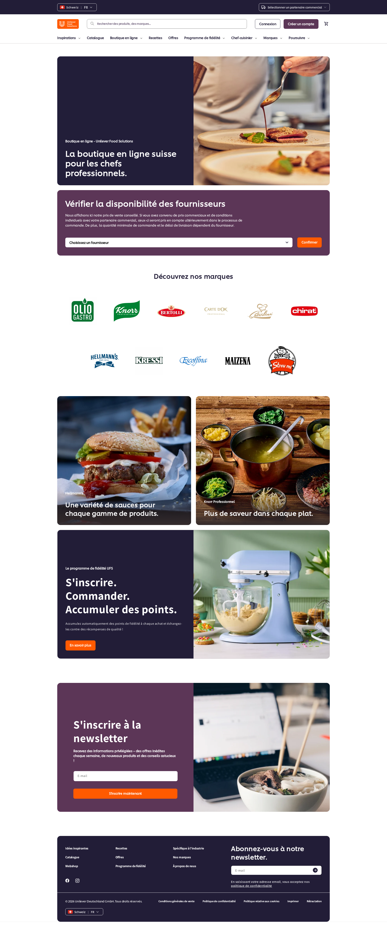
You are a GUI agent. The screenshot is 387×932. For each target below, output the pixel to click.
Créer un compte (301, 23)
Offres (173, 37)
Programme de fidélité (202, 37)
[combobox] (167, 23)
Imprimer (293, 901)
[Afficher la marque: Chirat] (304, 311)
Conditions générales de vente (176, 901)
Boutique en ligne (124, 37)
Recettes (155, 37)
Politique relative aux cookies (261, 901)
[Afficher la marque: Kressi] (149, 361)
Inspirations (66, 37)
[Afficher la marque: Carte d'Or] (216, 311)
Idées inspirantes (76, 848)
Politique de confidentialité (219, 901)
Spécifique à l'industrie (188, 848)
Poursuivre (297, 37)
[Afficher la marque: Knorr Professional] (127, 311)
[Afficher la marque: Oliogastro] (83, 311)
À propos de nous (184, 866)
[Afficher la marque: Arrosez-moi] (282, 361)
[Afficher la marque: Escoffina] (193, 361)
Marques (270, 37)
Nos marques (182, 857)
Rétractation (314, 901)
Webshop (71, 866)
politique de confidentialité (251, 885)
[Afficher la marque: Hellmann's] (105, 361)
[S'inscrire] (315, 870)
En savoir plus (80, 645)
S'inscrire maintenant (125, 793)
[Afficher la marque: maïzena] (238, 361)
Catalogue (95, 37)
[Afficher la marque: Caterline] (260, 311)
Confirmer (309, 242)
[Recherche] (92, 23)
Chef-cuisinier (241, 37)
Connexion (267, 23)
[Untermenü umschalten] (79, 38)
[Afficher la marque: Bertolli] (171, 311)
